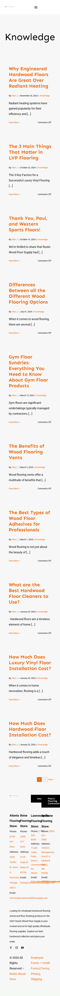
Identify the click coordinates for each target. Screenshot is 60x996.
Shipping (36, 979)
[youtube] (22, 947)
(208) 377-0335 (23, 841)
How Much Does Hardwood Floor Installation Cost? (30, 729)
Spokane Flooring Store (47, 821)
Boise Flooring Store (25, 821)
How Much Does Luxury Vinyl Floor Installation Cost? (30, 662)
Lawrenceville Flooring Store (40, 821)
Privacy (35, 974)
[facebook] (11, 947)
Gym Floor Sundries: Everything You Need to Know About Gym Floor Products (28, 371)
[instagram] (16, 947)
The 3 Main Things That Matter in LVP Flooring (30, 152)
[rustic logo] (10, 7)
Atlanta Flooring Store (15, 821)
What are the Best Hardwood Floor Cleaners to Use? (28, 593)
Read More (14, 122)
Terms (45, 968)
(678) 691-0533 (12, 841)
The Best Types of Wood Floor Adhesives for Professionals (29, 521)
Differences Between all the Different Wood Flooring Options (28, 293)
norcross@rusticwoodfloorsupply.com (29, 898)
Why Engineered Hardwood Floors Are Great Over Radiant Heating (28, 77)
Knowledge (45, 95)
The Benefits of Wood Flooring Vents (26, 451)
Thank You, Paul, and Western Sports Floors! (28, 224)
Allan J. (15, 95)
